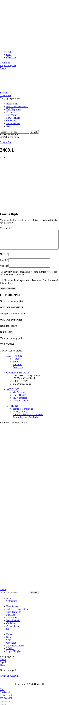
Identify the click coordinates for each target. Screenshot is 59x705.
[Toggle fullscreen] (7, 701)
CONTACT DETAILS (18, 372)
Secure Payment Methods (25, 417)
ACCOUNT (12, 389)
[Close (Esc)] (1, 701)
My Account (19, 392)
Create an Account (9, 675)
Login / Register (14, 651)
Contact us (18, 367)
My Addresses (20, 397)
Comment (6, 228)
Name (4, 254)
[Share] (4, 701)
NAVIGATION (14, 356)
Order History (19, 395)
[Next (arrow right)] (4, 704)
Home (16, 358)
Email (4, 260)
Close (3, 589)
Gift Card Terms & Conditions (28, 414)
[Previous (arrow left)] (1, 704)
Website (4, 265)
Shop (15, 361)
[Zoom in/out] (10, 701)
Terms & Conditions (23, 408)
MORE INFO (13, 406)
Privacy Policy (20, 411)
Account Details (21, 400)
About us (17, 364)
